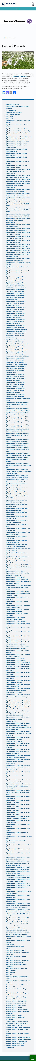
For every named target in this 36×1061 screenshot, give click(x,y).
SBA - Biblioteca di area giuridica (15, 962)
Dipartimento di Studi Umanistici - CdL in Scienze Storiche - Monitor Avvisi (18, 880)
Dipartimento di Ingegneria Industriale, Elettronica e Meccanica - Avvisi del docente (17, 405)
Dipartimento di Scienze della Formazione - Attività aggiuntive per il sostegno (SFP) (18, 665)
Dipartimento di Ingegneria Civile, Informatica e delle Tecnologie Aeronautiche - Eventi (16, 303)
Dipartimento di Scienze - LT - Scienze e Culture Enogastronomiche (17, 610)
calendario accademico (20, 76)
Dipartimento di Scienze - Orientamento (18, 640)
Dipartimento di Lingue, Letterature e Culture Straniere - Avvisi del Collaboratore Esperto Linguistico (18, 472)
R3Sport (8, 948)
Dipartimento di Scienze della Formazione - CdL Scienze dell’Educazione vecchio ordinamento (18, 745)
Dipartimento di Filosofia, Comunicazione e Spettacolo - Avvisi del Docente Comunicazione (18, 171)
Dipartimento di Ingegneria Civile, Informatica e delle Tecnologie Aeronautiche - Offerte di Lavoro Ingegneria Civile (16, 369)
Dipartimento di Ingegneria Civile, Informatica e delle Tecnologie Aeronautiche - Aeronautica (16, 279)
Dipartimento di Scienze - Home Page (17, 579)
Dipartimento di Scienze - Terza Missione (18, 662)
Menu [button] (33, 1059)
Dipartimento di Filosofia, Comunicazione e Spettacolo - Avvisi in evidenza (18, 199)
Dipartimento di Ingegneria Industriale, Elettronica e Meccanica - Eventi (17, 430)
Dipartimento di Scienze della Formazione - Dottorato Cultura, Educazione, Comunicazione (18, 762)
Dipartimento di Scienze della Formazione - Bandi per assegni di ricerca (18, 681)
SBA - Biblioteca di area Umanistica (16, 968)
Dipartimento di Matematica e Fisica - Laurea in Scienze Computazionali (17, 546)
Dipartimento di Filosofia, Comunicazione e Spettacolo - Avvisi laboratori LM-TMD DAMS (18, 210)
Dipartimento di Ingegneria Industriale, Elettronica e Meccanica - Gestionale (17, 440)
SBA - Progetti (10, 973)
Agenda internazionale (12, 104)
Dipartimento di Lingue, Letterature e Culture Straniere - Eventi (17, 485)
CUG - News (9, 119)
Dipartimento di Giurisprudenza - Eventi (17, 271)
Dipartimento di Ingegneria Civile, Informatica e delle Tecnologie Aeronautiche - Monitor (16, 321)
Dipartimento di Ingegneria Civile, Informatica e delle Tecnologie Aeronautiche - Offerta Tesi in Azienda (17, 354)
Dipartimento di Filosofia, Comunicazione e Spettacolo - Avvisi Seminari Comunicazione (18, 220)
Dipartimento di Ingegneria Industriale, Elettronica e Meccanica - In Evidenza (17, 414)
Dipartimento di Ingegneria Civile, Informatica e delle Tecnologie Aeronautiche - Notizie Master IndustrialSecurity (16, 335)
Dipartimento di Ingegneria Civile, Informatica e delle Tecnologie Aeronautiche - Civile (16, 297)
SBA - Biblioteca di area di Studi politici (17, 960)
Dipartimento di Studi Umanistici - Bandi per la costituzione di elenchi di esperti (18, 868)
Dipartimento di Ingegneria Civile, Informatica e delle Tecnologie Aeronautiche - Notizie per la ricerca (16, 348)
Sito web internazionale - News (15, 1046)
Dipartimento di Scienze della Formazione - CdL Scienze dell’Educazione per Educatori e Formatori (18, 733)
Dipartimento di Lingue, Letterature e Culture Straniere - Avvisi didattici (17, 481)
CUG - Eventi (9, 117)
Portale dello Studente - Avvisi (15, 946)
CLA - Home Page (11, 111)
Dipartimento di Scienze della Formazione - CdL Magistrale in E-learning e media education (18, 719)
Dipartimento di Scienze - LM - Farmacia (17, 591)
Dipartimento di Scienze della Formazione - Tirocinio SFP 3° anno (18, 805)
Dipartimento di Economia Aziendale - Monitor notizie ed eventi (17, 166)
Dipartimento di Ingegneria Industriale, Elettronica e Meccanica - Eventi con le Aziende (17, 435)
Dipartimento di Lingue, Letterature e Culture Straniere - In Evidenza (17, 489)
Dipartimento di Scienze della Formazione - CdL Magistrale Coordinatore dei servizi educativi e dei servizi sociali (18, 713)
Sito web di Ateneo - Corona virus (16, 1005)
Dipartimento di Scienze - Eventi (15, 577)
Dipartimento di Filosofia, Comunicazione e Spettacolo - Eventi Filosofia (18, 237)
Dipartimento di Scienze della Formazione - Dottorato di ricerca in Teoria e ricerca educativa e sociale (18, 768)
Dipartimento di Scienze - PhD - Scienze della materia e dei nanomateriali (17, 647)
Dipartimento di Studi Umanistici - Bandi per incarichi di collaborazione (18, 858)
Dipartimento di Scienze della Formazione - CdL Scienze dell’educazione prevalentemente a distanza (18, 739)
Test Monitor (10, 1048)
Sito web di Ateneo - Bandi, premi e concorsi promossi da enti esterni (16, 1002)
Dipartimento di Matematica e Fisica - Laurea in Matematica (17, 542)
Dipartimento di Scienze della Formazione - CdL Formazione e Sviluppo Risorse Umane (18, 702)
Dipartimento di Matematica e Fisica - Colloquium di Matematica (17, 509)
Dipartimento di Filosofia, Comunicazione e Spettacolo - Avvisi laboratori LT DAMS (18, 215)
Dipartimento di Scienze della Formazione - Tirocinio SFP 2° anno (18, 801)
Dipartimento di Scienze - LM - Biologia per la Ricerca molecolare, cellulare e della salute (18, 587)
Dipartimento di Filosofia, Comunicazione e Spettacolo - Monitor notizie (18, 260)
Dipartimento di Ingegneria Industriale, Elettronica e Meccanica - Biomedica (17, 418)
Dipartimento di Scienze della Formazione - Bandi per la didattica (18, 686)
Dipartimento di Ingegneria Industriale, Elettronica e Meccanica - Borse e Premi (17, 422)
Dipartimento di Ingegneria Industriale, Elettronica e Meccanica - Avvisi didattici (18, 410)
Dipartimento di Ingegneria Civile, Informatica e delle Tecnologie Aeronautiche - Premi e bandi (16, 384)
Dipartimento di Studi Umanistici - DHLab (18, 883)
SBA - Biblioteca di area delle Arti (16, 950)
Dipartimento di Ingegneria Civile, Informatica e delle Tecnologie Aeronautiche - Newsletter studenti (16, 328)
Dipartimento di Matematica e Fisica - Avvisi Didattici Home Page (17, 501)
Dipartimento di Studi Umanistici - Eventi (18, 885)
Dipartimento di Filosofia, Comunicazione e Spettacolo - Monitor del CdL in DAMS (18, 245)
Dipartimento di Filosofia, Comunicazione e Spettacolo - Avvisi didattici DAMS (18, 191)
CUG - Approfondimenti (13, 115)
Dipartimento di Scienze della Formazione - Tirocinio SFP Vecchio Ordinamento (18, 817)
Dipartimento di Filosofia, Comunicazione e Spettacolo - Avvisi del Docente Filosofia (18, 180)
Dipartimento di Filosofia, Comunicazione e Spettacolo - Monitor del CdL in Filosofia (18, 249)
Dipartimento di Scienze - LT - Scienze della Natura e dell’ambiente (18, 606)
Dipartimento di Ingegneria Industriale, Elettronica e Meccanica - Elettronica (17, 426)
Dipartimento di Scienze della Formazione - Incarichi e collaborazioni (18, 781)
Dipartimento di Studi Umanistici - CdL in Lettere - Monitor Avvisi (18, 872)
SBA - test (9, 975)
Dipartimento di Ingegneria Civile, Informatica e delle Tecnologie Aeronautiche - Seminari (16, 391)
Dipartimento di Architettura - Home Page (18, 131)
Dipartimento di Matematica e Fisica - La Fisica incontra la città (18, 533)
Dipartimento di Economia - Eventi (16, 139)
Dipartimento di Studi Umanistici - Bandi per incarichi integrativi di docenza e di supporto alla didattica (18, 863)
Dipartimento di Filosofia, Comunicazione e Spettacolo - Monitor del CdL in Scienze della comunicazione (18, 255)
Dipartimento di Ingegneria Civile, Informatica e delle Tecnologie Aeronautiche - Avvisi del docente (16, 285)
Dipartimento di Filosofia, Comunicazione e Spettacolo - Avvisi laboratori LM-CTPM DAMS (18, 204)
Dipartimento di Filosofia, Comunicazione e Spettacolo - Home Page (18, 241)
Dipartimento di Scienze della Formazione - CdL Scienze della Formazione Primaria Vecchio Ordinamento (18, 751)
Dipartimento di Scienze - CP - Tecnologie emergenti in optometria (18, 574)
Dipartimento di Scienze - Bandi (15, 571)
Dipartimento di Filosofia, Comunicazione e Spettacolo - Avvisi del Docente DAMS (18, 176)
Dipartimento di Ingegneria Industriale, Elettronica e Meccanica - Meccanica (17, 444)
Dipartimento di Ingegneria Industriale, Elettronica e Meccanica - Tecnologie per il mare (18, 466)
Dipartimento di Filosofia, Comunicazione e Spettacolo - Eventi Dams (18, 233)
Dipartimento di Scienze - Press (15, 658)
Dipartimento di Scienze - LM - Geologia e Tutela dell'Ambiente (18, 594)
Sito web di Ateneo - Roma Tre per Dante (18, 1038)
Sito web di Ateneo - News (13, 1015)
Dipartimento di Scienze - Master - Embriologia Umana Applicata (16, 619)
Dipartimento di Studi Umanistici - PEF (17, 918)
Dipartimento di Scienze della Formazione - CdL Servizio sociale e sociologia (18, 757)
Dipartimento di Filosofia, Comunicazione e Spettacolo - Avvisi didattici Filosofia (18, 195)
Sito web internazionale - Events (15, 1044)
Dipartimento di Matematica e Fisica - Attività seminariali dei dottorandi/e (17, 493)
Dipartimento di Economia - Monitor (16, 143)
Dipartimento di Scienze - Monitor (16, 622)
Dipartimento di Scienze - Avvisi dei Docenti (18, 565)
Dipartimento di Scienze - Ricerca (16, 660)
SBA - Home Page (11, 971)
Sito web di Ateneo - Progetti (14, 1025)
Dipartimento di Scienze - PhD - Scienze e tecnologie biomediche (18, 655)
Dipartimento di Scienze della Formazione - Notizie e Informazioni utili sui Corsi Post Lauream (18, 792)
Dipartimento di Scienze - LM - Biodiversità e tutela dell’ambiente (18, 582)
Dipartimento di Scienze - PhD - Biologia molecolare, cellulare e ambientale (17, 643)
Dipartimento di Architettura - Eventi (17, 129)
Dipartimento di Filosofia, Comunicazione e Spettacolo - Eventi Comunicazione (18, 229)
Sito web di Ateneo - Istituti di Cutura (17, 1009)
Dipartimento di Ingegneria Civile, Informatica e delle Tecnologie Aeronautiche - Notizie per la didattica (17, 342)
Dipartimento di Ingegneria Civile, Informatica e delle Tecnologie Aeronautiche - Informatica (16, 315)
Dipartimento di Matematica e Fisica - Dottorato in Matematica (17, 521)
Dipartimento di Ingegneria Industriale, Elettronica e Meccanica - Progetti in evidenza (17, 459)
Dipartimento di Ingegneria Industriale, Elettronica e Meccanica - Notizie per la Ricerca (17, 449)
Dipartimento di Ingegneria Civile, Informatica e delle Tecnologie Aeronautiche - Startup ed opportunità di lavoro (18, 398)
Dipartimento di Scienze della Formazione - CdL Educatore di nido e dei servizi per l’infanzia (18, 697)
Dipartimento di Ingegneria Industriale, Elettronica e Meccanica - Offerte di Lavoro (18, 454)
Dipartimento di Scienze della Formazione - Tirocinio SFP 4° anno (18, 809)
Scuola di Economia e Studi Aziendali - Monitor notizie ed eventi (17, 986)
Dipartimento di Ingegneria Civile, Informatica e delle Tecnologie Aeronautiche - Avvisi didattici (16, 291)
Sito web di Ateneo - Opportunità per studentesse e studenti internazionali (17, 1022)
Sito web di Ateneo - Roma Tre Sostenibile (18, 1040)
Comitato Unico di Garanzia (14, 113)
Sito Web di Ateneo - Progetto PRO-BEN (18, 1027)
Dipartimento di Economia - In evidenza (17, 141)
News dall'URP (10, 944)
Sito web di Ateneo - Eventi (14, 1007)
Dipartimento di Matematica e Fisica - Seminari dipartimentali (17, 558)
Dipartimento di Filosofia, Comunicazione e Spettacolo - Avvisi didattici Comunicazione (18, 186)
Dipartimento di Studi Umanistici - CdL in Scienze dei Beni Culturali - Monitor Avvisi (18, 876)
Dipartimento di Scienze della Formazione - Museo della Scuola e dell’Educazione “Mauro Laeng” (18, 786)
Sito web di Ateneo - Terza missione (16, 1042)
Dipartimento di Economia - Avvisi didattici (18, 137)
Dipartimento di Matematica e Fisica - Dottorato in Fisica (17, 517)
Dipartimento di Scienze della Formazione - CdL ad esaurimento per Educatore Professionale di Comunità (18, 691)
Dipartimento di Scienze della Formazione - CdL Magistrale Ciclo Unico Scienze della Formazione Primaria (18, 707)
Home (6, 38)
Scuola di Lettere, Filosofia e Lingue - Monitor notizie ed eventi (17, 998)
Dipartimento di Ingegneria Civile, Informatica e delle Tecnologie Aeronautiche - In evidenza (16, 309)
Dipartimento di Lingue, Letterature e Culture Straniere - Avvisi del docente (17, 477)
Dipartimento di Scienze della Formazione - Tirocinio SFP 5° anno (18, 813)
